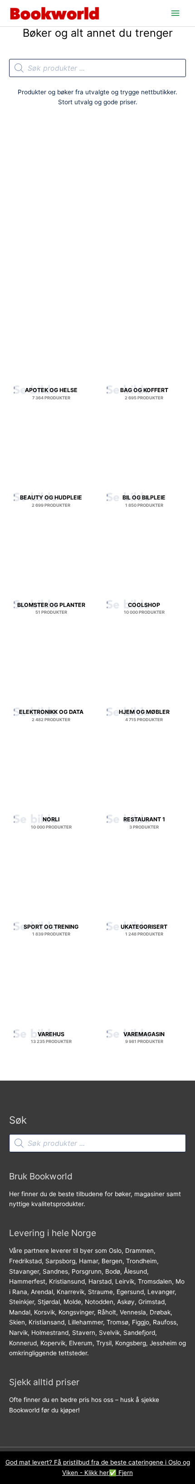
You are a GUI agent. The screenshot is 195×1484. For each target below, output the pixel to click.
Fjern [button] (125, 1472)
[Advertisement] (97, 214)
